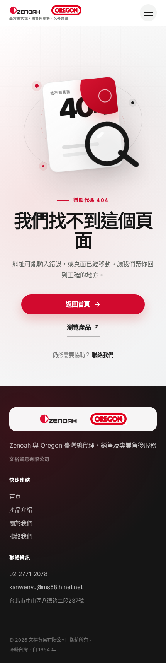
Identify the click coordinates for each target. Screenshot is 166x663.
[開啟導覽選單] (148, 12)
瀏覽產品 (83, 327)
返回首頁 (83, 304)
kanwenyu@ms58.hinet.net (46, 587)
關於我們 (20, 523)
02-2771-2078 (28, 574)
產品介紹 (20, 509)
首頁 (15, 496)
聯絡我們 (102, 355)
